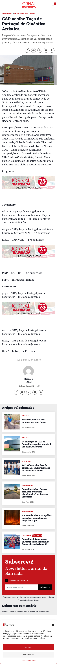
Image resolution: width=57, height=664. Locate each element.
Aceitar (28, 647)
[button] (53, 624)
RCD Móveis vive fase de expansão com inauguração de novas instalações (36, 468)
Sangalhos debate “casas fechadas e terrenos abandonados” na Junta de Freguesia (35, 493)
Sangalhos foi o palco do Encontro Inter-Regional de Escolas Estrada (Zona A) (35, 542)
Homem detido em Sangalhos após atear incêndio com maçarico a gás (37, 518)
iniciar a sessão (16, 612)
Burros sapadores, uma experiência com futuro (34, 420)
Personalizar (28, 654)
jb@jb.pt (28, 382)
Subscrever (45, 587)
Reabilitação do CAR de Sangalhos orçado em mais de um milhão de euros (37, 444)
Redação (28, 379)
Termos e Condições (28, 660)
